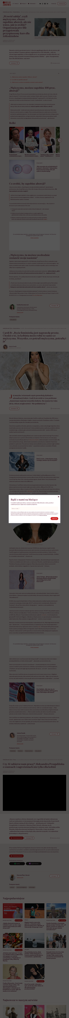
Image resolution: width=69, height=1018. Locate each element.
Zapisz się (54, 518)
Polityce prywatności (43, 515)
